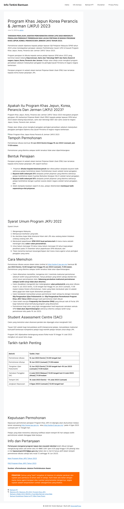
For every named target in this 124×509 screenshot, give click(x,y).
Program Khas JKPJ (39, 492)
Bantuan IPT (89, 5)
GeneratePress (76, 506)
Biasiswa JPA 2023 (25, 492)
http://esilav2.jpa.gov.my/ (57, 264)
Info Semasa (77, 5)
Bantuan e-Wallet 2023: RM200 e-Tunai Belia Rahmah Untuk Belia (31, 494)
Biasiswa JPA (14, 492)
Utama (67, 5)
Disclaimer (101, 5)
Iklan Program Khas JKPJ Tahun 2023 (22, 458)
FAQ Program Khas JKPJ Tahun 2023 (22, 463)
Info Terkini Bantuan (16, 4)
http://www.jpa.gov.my (30, 425)
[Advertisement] (43, 90)
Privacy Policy (113, 5)
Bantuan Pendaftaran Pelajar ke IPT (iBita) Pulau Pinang (27, 496)
